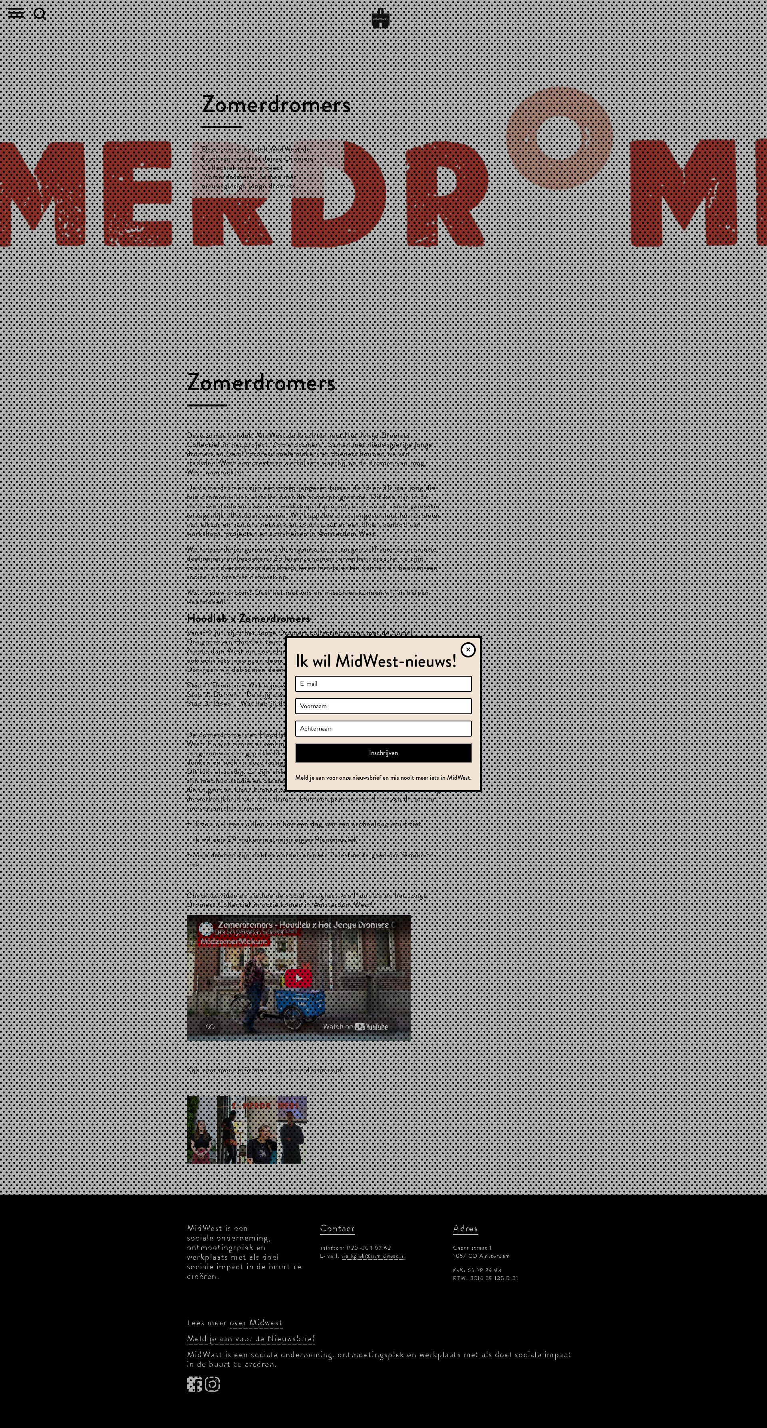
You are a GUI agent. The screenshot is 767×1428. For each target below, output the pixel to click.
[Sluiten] (468, 649)
